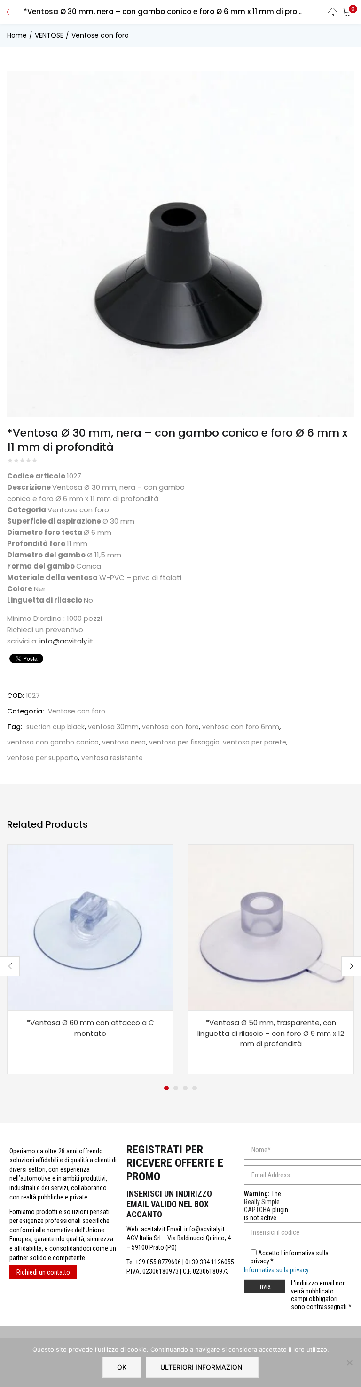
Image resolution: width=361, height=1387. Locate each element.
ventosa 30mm (113, 726)
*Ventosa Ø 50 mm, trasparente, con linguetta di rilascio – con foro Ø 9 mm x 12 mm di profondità (270, 1033)
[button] (347, 12)
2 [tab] (175, 1088)
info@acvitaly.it (66, 641)
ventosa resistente (112, 757)
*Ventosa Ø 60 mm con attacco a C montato (90, 1028)
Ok (121, 1367)
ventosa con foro (170, 726)
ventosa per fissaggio (184, 742)
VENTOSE (49, 35)
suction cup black (55, 726)
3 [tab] (185, 1088)
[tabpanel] (90, 959)
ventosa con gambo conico (53, 742)
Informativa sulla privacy (276, 1270)
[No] (349, 1362)
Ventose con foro (100, 35)
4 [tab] (194, 1088)
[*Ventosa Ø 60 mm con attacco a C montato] (90, 927)
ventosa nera (124, 742)
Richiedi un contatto (43, 1272)
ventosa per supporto (42, 757)
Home (17, 35)
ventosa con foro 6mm (240, 726)
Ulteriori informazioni (202, 1367)
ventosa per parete (254, 742)
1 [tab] (166, 1088)
